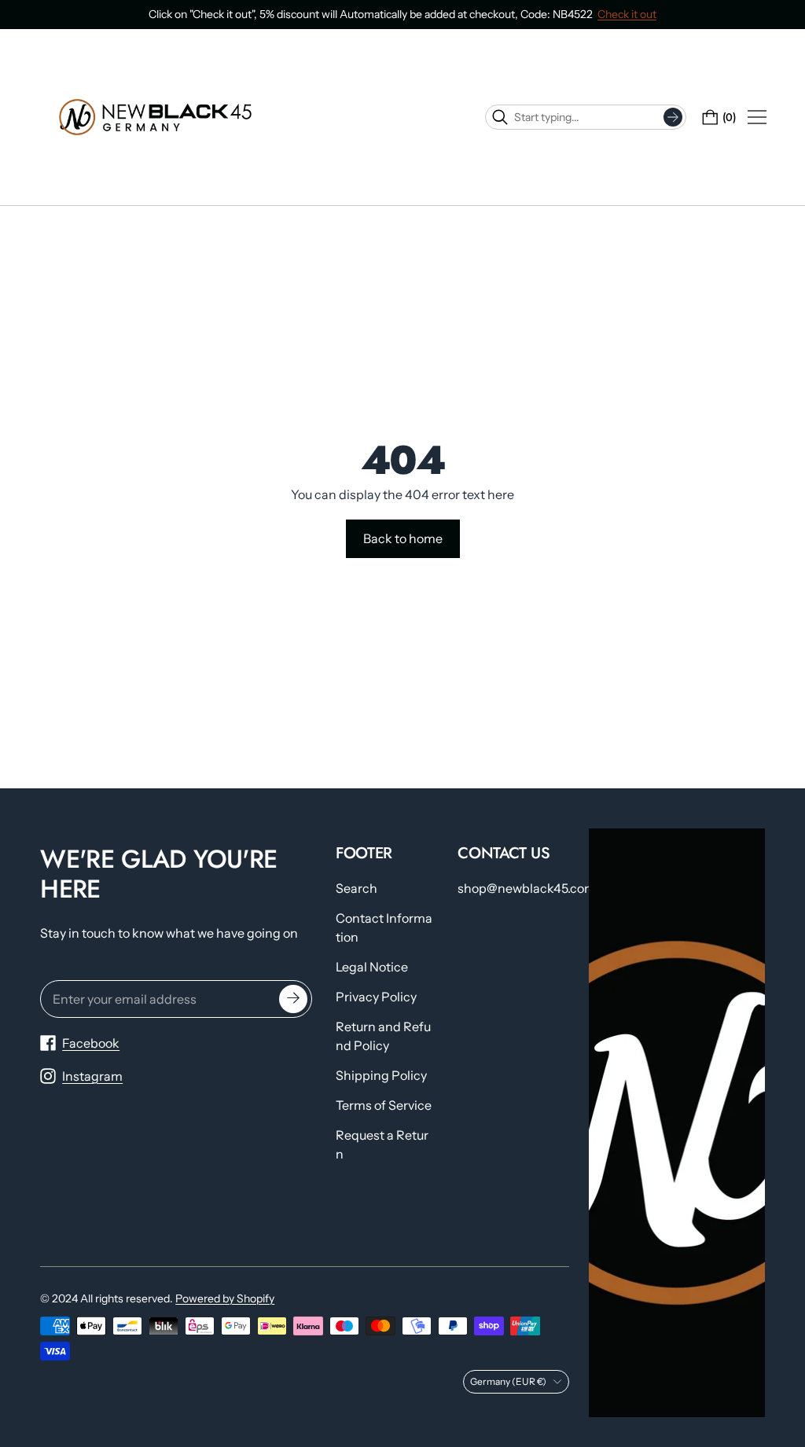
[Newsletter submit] (293, 999)
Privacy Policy (376, 996)
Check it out (626, 14)
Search (356, 888)
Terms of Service (384, 1105)
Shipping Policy (381, 1075)
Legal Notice (372, 967)
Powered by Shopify (224, 1298)
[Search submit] (672, 117)
